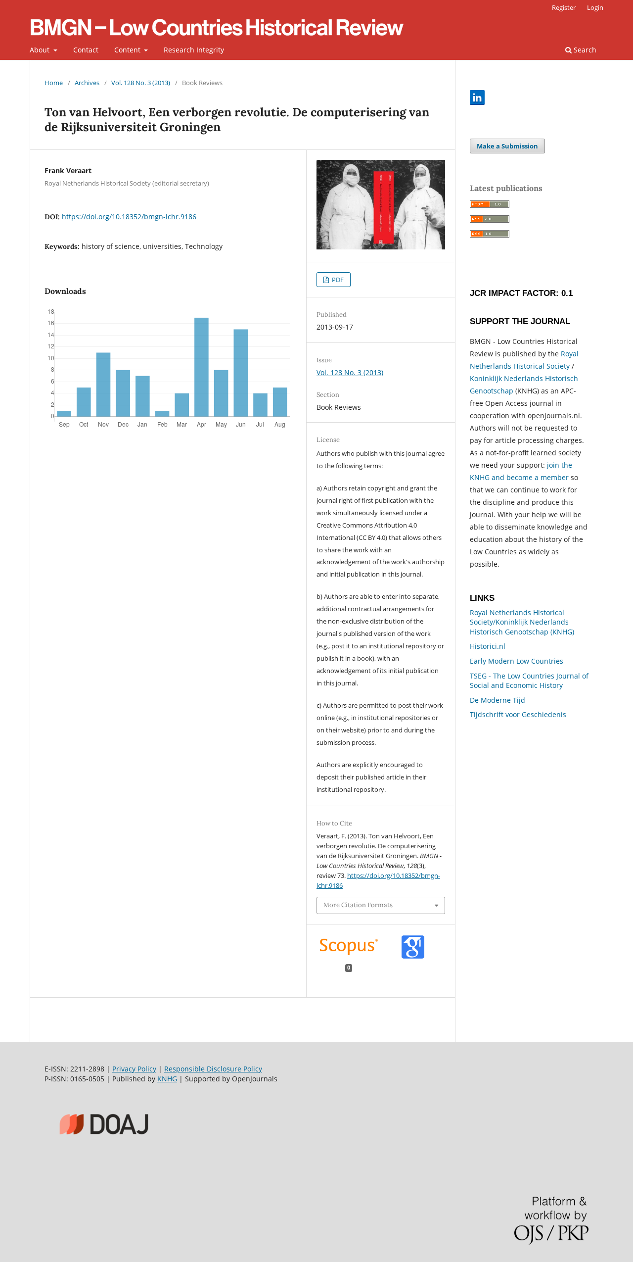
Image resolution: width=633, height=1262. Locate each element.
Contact (85, 49)
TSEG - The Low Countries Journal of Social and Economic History (529, 680)
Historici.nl (487, 646)
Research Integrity (194, 49)
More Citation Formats (358, 905)
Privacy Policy (134, 1068)
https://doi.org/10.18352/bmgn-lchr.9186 (129, 216)
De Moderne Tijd (497, 700)
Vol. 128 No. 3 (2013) (140, 82)
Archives (87, 82)
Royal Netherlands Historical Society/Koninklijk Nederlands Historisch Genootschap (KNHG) (522, 622)
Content (128, 49)
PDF (337, 279)
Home (54, 82)
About (40, 49)
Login (595, 7)
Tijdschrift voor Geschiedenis (518, 714)
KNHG (167, 1078)
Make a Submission (507, 146)
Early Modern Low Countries (516, 661)
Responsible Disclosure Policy (213, 1068)
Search (584, 49)
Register (564, 7)
